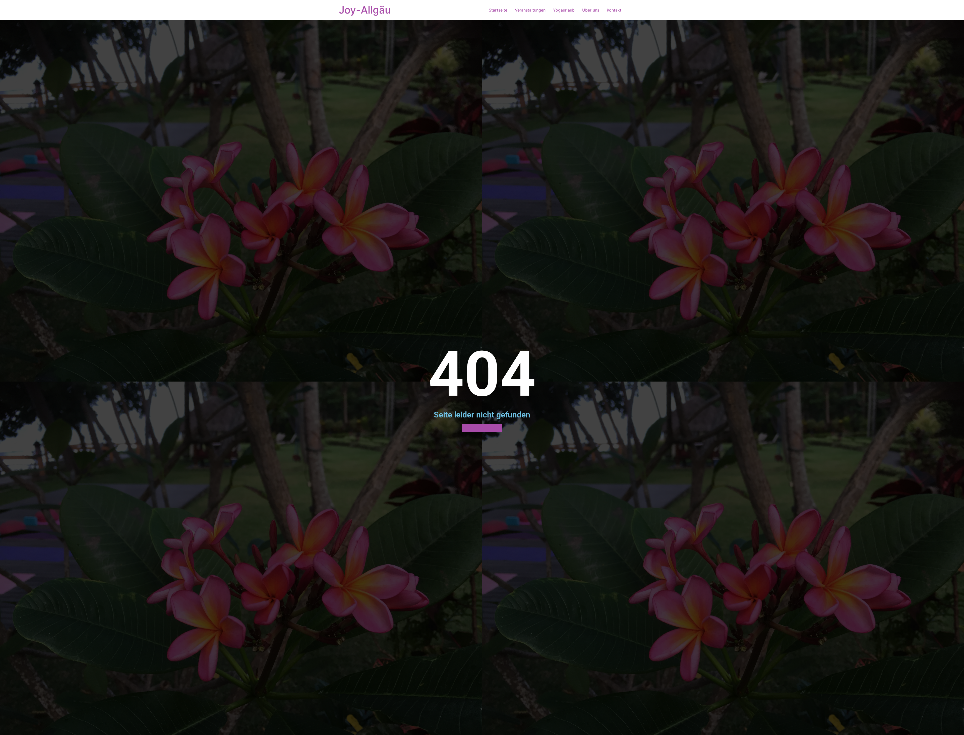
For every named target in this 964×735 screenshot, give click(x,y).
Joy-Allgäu (365, 10)
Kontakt (614, 10)
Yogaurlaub (564, 10)
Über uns (590, 10)
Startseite (498, 10)
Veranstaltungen (530, 10)
